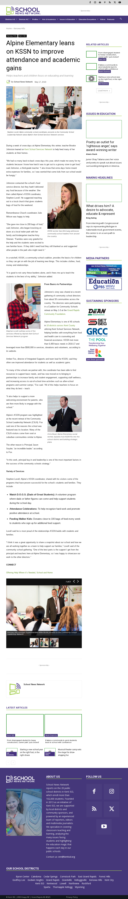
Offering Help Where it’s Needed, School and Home (29, 572)
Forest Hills (47, 754)
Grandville (67, 879)
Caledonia (36, 876)
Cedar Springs (51, 876)
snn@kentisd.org (66, 856)
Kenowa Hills (19, 28)
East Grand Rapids (87, 876)
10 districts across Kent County (61, 325)
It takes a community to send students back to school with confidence (61, 741)
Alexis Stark (91, 154)
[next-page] (13, 763)
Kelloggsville (80, 879)
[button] (120, 18)
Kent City (109, 879)
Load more (103, 90)
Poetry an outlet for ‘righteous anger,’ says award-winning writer (101, 146)
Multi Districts (51, 735)
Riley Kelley (91, 218)
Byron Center (22, 876)
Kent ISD (22, 36)
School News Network (23, 82)
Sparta (47, 887)
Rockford (86, 883)
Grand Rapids (53, 879)
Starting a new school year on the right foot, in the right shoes (31, 752)
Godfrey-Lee (19, 879)
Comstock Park (68, 876)
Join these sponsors (95, 359)
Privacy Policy (72, 897)
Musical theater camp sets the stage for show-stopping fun (69, 752)
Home (9, 28)
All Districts (10, 754)
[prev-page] (8, 763)
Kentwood (52, 883)
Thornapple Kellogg (63, 887)
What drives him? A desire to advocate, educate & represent (100, 210)
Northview (74, 883)
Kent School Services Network (38, 149)
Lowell (63, 883)
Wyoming (79, 887)
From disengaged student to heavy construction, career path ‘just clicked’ (23, 741)
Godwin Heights (36, 879)
